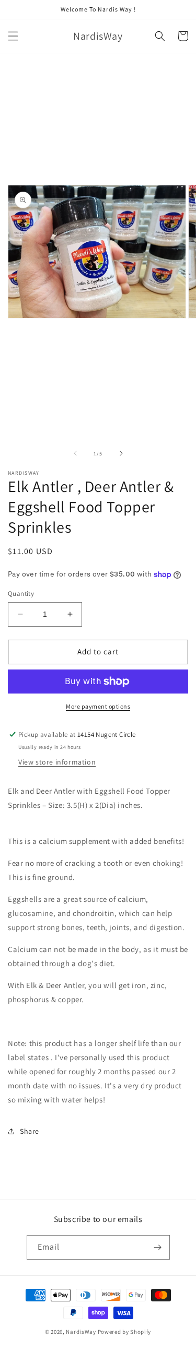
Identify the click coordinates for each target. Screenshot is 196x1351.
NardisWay (81, 1331)
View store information (57, 762)
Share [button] (29, 1131)
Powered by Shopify (125, 1331)
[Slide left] (75, 453)
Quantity (21, 593)
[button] (13, 36)
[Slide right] (121, 453)
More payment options (98, 706)
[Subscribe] (157, 1247)
